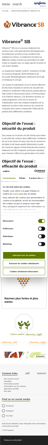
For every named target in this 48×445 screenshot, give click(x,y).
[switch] (41, 229)
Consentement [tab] (9, 178)
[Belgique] (40, 3)
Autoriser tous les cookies (24, 255)
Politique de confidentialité (13, 440)
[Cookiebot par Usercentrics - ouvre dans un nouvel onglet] (34, 171)
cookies (16, 194)
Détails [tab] (22, 178)
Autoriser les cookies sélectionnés (24, 263)
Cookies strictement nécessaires (24, 271)
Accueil (5, 11)
